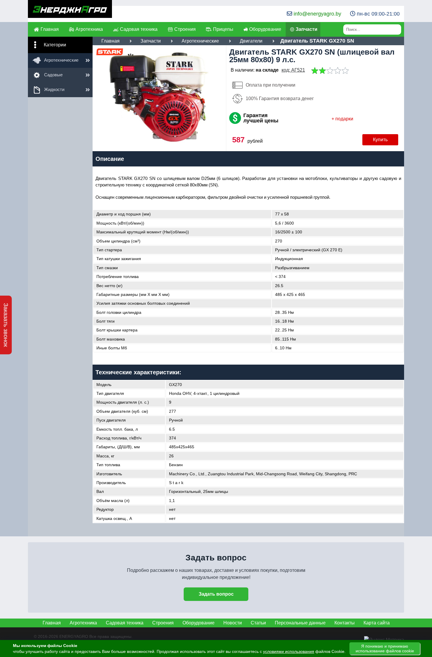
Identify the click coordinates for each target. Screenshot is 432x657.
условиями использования (288, 651)
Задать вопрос (216, 594)
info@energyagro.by (317, 14)
